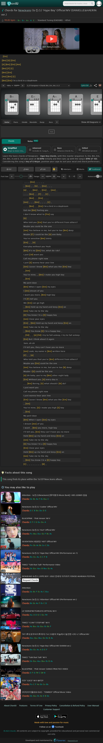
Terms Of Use (36, 705)
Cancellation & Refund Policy (72, 705)
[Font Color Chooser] (55, 169)
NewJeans (24, 10)
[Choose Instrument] (57, 122)
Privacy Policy (51, 705)
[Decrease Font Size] (11, 176)
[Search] (92, 3)
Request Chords (30, 580)
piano (16, 122)
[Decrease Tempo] (3, 85)
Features (23, 705)
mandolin (33, 122)
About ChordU (10, 705)
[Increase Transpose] (80, 176)
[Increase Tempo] (22, 85)
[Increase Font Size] (30, 176)
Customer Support (51, 709)
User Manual (93, 705)
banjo (42, 122)
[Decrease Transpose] (63, 176)
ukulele (24, 122)
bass (51, 122)
